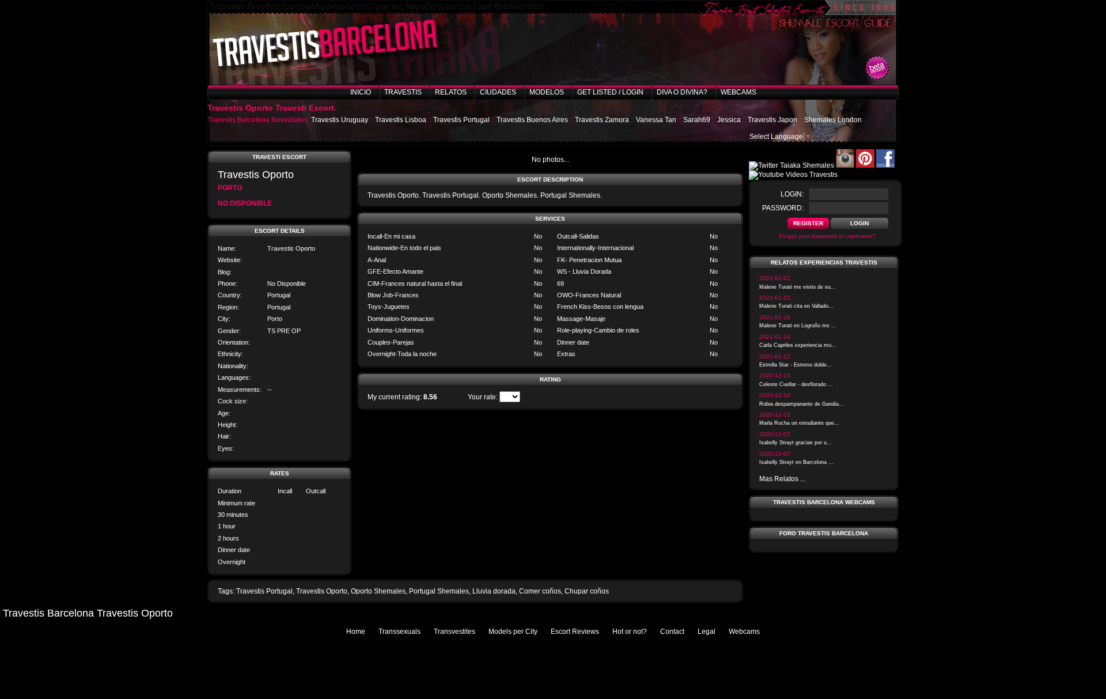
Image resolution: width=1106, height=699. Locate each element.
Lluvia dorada (494, 591)
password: (783, 208)
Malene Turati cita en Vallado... (796, 306)
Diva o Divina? (682, 92)
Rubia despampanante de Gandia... (801, 404)
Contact (672, 632)
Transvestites (454, 632)
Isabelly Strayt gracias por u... (795, 442)
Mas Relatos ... (782, 479)
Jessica (729, 120)
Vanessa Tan (656, 120)
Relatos (451, 92)
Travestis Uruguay (339, 120)
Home (355, 632)
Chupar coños (587, 591)
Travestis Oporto (321, 591)
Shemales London (833, 120)
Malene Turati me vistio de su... (797, 287)
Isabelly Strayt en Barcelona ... (796, 462)
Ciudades (498, 92)
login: (792, 194)
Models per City (512, 632)
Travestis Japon (772, 120)
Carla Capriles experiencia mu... (797, 345)
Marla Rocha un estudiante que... (799, 423)
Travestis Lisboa (400, 120)
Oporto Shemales (378, 591)
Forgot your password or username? (827, 236)
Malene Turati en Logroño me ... (797, 325)
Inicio (360, 92)
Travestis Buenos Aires (532, 120)
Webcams (738, 92)
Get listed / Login (610, 92)
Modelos (546, 92)
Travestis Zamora (602, 120)
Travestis (403, 92)
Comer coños (540, 591)
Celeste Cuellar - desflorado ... (796, 384)
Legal (706, 632)
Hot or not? (629, 632)
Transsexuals (399, 632)
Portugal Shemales (439, 591)
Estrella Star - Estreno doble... (795, 365)
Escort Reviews (575, 632)
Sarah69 (696, 120)
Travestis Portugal (461, 120)
